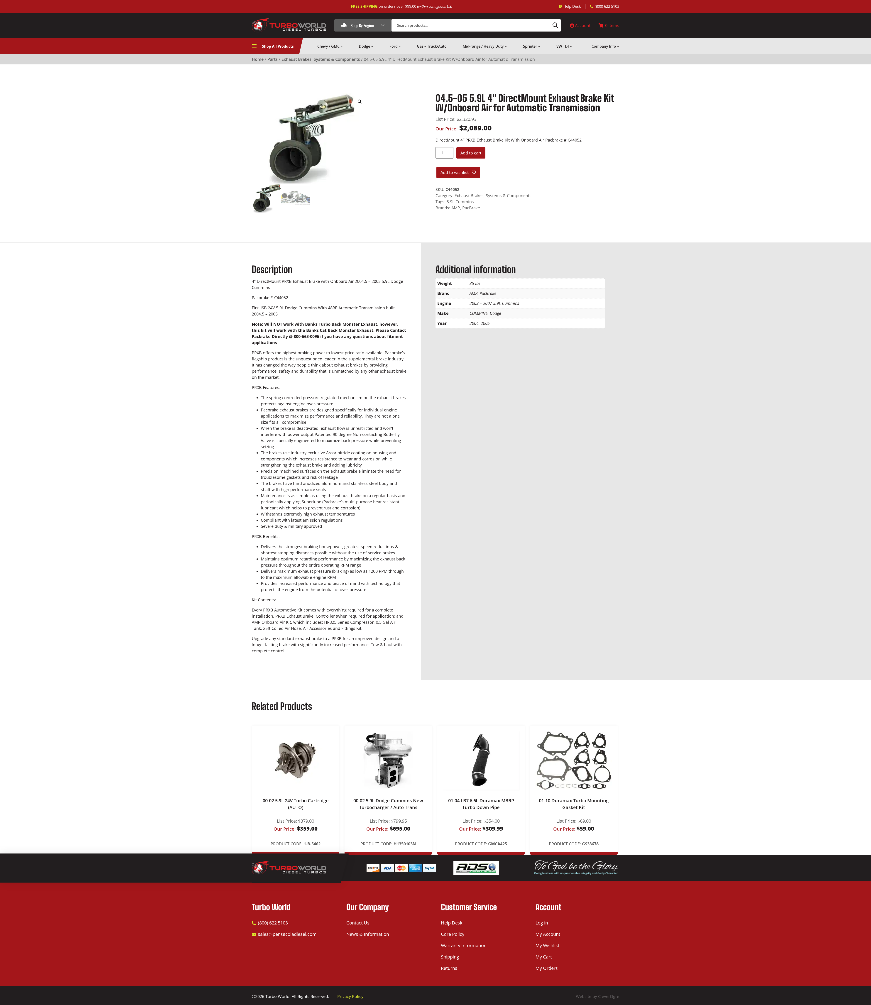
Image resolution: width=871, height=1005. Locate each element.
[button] (360, 102)
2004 (474, 323)
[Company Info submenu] (618, 46)
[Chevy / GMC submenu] (341, 46)
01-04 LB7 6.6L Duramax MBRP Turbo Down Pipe (481, 803)
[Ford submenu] (400, 46)
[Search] (555, 25)
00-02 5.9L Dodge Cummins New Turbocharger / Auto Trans (388, 803)
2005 (485, 323)
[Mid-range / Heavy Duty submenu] (506, 46)
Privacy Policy (350, 996)
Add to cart (470, 153)
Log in (542, 923)
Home (258, 59)
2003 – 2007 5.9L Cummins (494, 303)
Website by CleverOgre (597, 996)
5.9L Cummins (460, 201)
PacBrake (471, 207)
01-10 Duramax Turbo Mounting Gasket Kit (574, 803)
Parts (272, 59)
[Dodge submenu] (372, 46)
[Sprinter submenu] (539, 46)
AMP (455, 207)
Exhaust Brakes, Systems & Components (320, 59)
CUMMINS (479, 313)
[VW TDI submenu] (571, 46)
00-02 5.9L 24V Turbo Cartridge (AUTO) (296, 803)
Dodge (495, 313)
